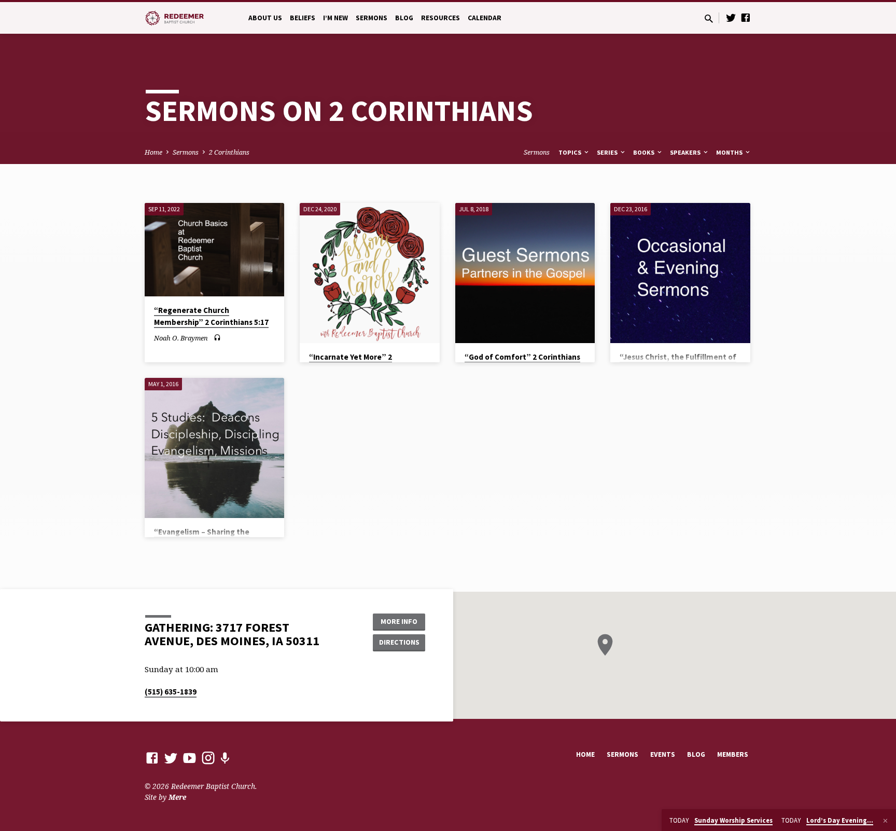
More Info (399, 621)
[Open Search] (709, 18)
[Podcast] (225, 758)
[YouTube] (189, 757)
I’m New (335, 17)
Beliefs (302, 17)
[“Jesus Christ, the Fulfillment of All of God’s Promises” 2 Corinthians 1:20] (680, 273)
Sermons (371, 17)
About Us (265, 17)
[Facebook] (745, 17)
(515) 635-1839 (171, 692)
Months (730, 152)
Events (662, 754)
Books (644, 152)
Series (608, 152)
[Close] (885, 820)
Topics (570, 152)
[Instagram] (208, 757)
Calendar (484, 17)
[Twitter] (731, 17)
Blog (404, 17)
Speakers (686, 152)
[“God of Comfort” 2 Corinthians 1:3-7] (525, 273)
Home (153, 152)
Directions (399, 642)
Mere (177, 797)
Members (732, 754)
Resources (440, 17)
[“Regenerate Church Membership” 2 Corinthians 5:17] (214, 249)
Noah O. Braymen (181, 338)
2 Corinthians (229, 152)
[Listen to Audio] (217, 338)
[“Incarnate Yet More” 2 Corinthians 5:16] (369, 273)
